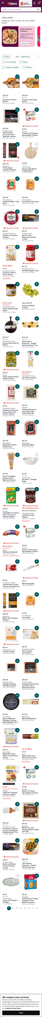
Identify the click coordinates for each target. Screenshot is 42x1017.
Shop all (25, 43)
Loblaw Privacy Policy (13, 1008)
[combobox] (21, 9)
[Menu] (3, 3)
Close (21, 1013)
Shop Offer (6, 278)
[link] (5, 908)
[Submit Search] (38, 9)
